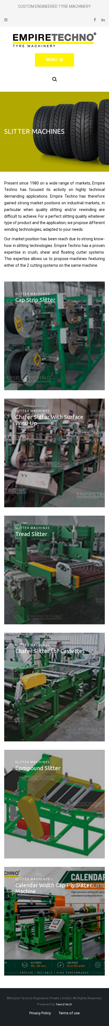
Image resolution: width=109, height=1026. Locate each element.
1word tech (64, 1004)
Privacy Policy (40, 1013)
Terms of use (69, 1013)
